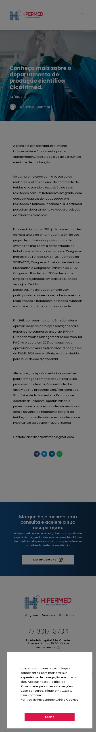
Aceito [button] (49, 717)
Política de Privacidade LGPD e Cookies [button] (49, 699)
